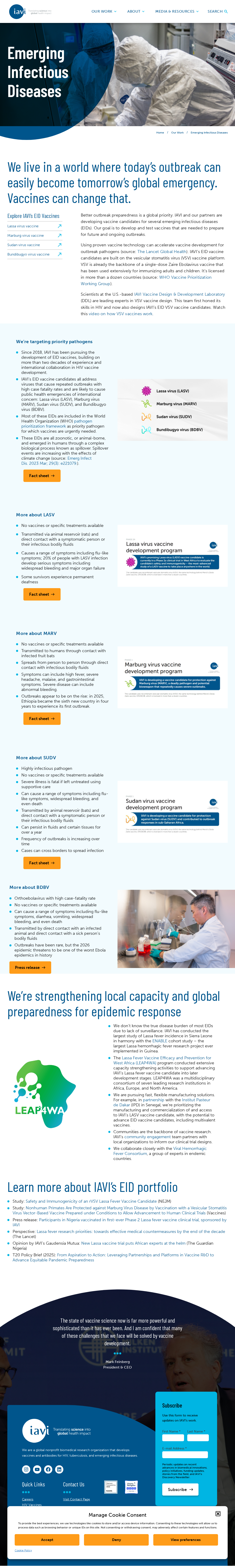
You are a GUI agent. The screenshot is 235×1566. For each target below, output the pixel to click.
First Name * (171, 1431)
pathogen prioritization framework (56, 424)
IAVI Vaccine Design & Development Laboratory (179, 294)
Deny (116, 1540)
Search (216, 11)
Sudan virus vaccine (23, 245)
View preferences (186, 1540)
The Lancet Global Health (162, 251)
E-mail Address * (174, 1448)
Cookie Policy (23, 1550)
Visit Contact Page (76, 1499)
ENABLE (159, 1040)
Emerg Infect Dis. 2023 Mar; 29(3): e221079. (56, 461)
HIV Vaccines (32, 1505)
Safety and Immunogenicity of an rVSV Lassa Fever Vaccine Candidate (91, 1201)
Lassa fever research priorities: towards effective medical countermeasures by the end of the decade (131, 1231)
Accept (47, 1540)
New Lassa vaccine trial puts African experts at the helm (133, 1243)
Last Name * (196, 1431)
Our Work (102, 11)
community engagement (147, 1136)
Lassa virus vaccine (23, 226)
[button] (218, 1513)
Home (160, 132)
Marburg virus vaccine (25, 235)
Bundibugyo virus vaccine (28, 254)
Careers (27, 1499)
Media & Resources (175, 11)
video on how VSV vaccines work (120, 313)
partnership (153, 1099)
